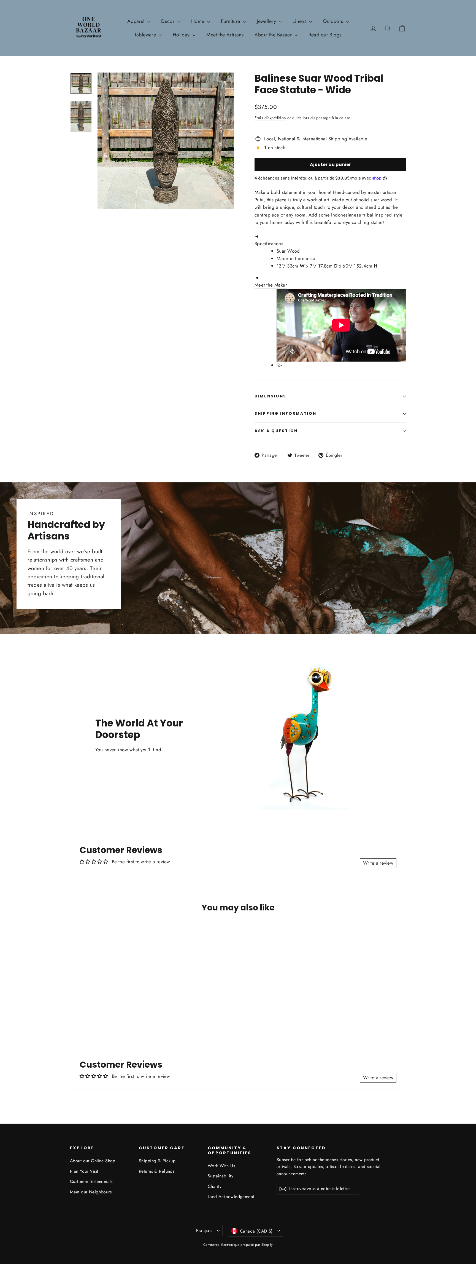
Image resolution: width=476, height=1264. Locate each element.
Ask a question (276, 431)
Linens (300, 21)
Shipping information (285, 413)
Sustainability (220, 1176)
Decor (168, 21)
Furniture (231, 21)
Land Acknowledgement (231, 1196)
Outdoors (334, 21)
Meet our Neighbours (91, 1192)
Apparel (136, 21)
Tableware (145, 34)
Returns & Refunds (156, 1171)
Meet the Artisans (225, 34)
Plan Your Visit (84, 1171)
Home (198, 21)
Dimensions (270, 396)
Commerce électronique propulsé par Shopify (238, 1244)
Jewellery (267, 21)
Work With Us (221, 1166)
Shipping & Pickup (157, 1161)
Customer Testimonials (91, 1181)
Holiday (182, 34)
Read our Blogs (325, 34)
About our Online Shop (92, 1161)
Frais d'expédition (270, 118)
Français (204, 1230)
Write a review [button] (378, 863)
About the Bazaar (274, 34)
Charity (214, 1186)
